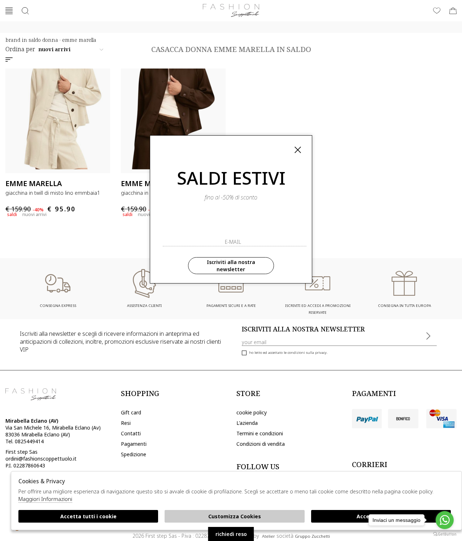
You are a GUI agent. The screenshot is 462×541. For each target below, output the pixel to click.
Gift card (131, 412)
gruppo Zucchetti (312, 536)
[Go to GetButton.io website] (444, 534)
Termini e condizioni (259, 433)
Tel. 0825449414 (24, 441)
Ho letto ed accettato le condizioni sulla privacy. (288, 352)
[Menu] (9, 10)
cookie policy (251, 412)
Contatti (131, 433)
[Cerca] (25, 10)
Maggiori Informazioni (45, 498)
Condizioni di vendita (260, 443)
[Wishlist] (436, 10)
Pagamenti (134, 443)
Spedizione (133, 454)
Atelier (268, 536)
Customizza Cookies (234, 516)
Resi (126, 422)
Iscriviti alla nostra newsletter (231, 266)
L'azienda (247, 422)
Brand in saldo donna (31, 39)
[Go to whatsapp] (445, 520)
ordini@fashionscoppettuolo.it (41, 458)
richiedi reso (231, 534)
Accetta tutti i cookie (88, 516)
